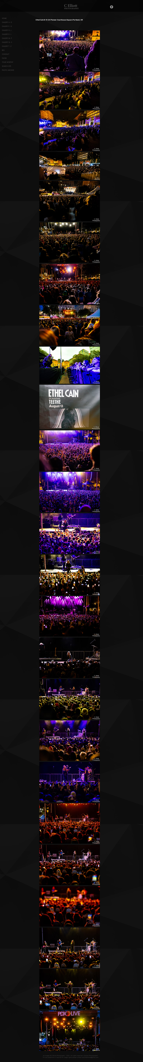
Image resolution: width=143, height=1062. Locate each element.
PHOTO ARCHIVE (8, 70)
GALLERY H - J (6, 30)
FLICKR (4, 58)
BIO (3, 50)
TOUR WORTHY (7, 62)
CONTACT (5, 54)
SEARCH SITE (6, 66)
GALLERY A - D (7, 22)
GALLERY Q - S (7, 42)
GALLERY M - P (7, 38)
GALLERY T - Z (6, 46)
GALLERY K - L (6, 34)
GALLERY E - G (7, 26)
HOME (4, 18)
